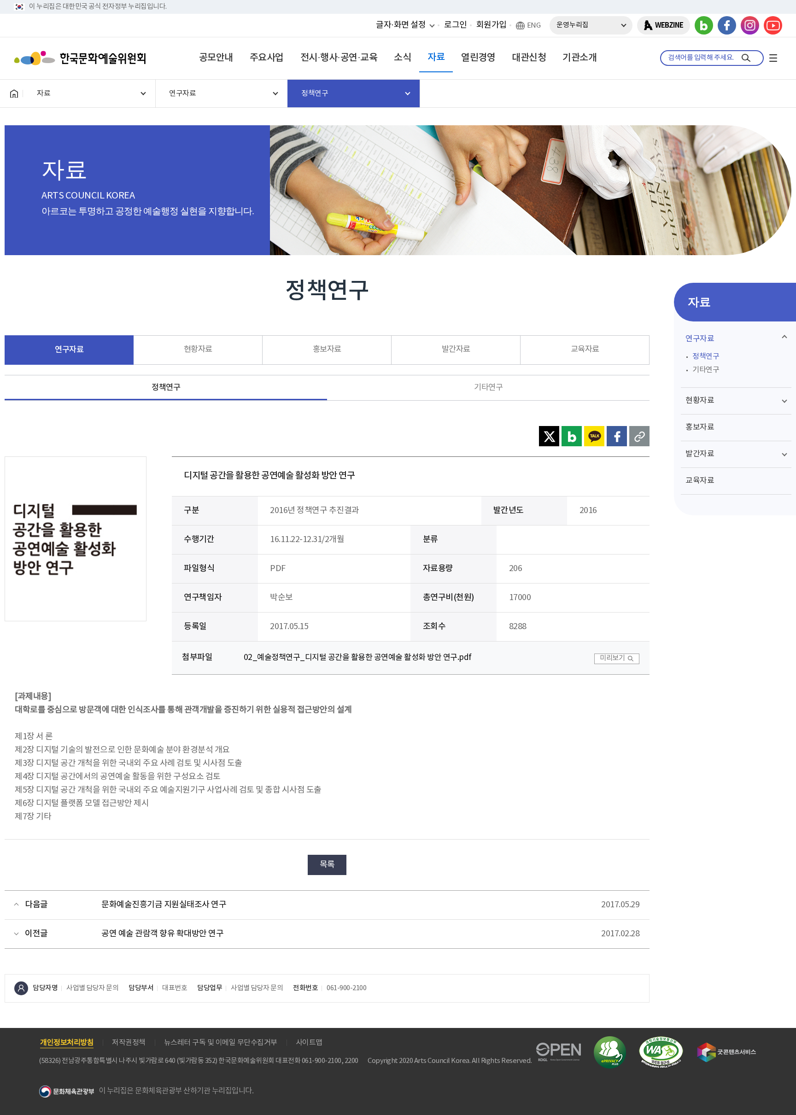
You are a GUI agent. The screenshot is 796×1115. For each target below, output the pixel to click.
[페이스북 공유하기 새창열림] (616, 436)
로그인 (455, 25)
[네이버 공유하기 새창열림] (571, 436)
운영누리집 (572, 25)
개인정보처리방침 (67, 1043)
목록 (327, 865)
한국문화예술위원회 (82, 58)
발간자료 (456, 349)
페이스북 (727, 25)
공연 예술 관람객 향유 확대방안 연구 (162, 934)
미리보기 (612, 658)
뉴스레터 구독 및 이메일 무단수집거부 (220, 1043)
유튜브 (773, 25)
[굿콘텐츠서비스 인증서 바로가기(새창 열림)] (726, 1047)
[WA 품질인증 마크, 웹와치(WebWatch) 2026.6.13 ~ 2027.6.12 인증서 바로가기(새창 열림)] (661, 1041)
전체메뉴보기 (773, 58)
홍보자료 (327, 349)
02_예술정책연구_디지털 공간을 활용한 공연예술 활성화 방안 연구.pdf (358, 657)
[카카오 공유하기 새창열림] (594, 436)
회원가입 (491, 25)
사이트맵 (309, 1043)
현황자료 (198, 349)
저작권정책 (129, 1043)
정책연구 (166, 387)
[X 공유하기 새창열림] (549, 436)
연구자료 (69, 350)
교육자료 (585, 349)
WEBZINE (669, 25)
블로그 (704, 25)
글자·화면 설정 (401, 25)
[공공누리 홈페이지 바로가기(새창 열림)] (558, 1048)
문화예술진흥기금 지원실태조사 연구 (163, 905)
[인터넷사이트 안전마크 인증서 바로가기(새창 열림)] (610, 1041)
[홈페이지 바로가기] (14, 93)
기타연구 (488, 387)
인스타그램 (750, 25)
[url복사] (639, 436)
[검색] (746, 58)
